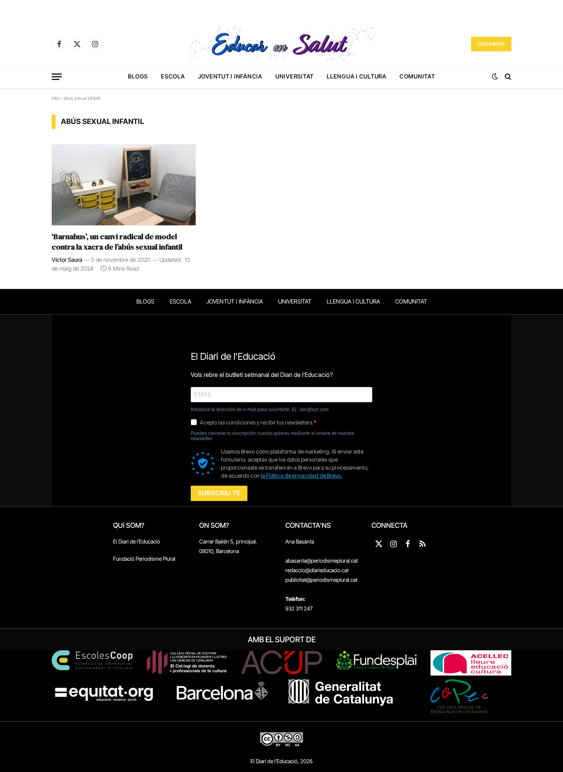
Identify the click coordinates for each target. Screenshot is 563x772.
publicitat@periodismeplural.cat (321, 579)
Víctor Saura (67, 259)
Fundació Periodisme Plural (144, 558)
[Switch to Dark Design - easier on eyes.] (495, 76)
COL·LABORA (491, 44)
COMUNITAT (417, 76)
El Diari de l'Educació (136, 541)
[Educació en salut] (281, 44)
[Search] (507, 76)
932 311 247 (299, 608)
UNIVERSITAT (294, 76)
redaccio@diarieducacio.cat (317, 570)
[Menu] (57, 76)
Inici (55, 98)
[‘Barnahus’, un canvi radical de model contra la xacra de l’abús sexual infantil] (124, 184)
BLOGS (138, 76)
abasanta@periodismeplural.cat (321, 560)
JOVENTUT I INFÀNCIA (230, 76)
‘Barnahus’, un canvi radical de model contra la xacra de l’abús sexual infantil (117, 242)
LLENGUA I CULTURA (356, 76)
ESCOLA (173, 76)
